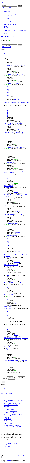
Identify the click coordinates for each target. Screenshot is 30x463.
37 (8, 93)
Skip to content (5, 2)
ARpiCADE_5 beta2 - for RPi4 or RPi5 (14, 147)
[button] (5, 55)
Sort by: (16, 377)
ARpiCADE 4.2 (8, 294)
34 (8, 89)
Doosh (16, 335)
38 (8, 95)
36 (8, 92)
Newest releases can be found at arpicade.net (16, 65)
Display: (4, 377)
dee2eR (10, 40)
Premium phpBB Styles (18, 455)
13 (8, 241)
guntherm (8, 187)
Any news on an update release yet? (13, 214)
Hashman (16, 99)
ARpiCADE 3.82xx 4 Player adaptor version (16, 338)
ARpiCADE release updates (12, 37)
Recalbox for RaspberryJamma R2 (13, 347)
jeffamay (8, 275)
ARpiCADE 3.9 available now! (12, 282)
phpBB (9, 460)
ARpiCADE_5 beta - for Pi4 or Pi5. (13, 132)
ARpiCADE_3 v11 (9, 162)
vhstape (16, 291)
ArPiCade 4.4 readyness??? (11, 265)
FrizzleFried (9, 125)
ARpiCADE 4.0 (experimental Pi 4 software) (16, 360)
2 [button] (4, 53)
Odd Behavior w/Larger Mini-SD (13, 123)
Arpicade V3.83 (8, 306)
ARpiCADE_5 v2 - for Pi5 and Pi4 (13, 74)
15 (8, 244)
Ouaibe (8, 348)
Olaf (15, 303)
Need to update (8, 274)
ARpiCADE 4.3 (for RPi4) (11, 235)
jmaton (16, 192)
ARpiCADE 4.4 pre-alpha (11, 223)
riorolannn (17, 220)
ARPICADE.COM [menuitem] (9, 24)
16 (8, 245)
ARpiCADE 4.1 (8, 323)
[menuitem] (12, 14)
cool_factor (9, 206)
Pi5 (5, 205)
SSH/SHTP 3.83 (8, 186)
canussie (16, 120)
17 (8, 247)
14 (8, 242)
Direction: (5, 378)
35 (8, 90)
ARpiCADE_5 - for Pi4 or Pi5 (12, 83)
